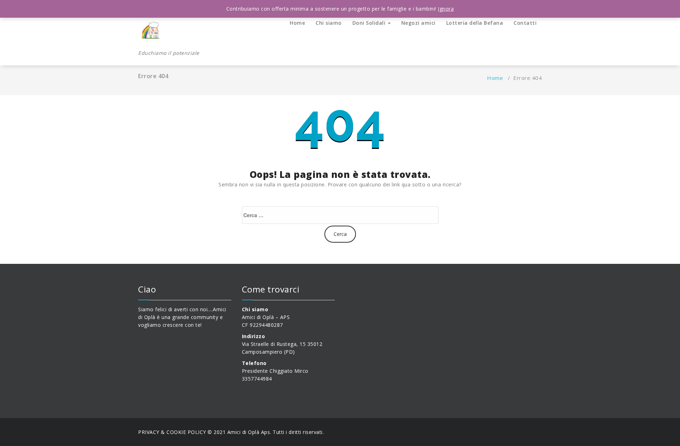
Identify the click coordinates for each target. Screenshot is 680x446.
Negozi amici (418, 22)
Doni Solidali (369, 22)
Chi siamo (329, 22)
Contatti (525, 22)
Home (297, 22)
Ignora (446, 8)
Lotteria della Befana (474, 22)
